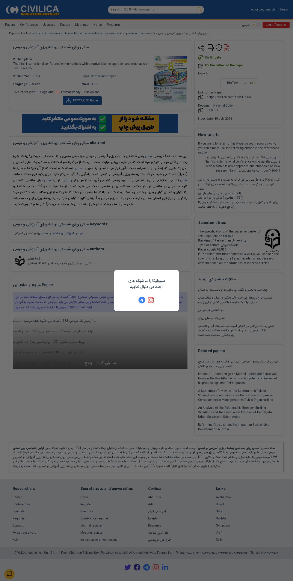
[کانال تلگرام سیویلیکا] (141, 300)
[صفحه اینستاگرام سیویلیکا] (151, 300)
